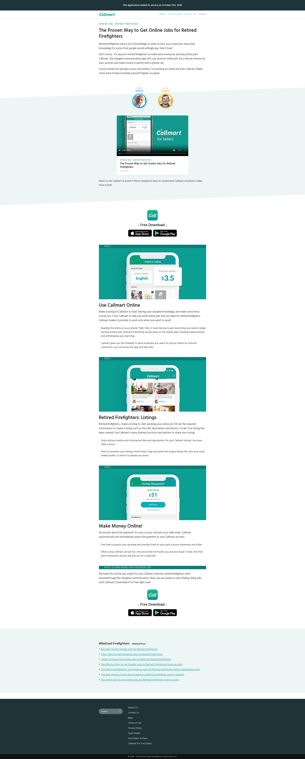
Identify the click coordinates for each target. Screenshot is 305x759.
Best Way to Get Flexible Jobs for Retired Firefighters (129, 649)
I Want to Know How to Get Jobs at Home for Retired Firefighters (136, 659)
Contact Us (133, 713)
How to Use (190, 14)
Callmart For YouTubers (140, 744)
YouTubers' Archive (137, 738)
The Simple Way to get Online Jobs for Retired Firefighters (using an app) (140, 680)
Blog (130, 718)
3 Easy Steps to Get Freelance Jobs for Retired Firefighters (132, 654)
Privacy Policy (135, 728)
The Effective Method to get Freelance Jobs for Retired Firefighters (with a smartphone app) (150, 669)
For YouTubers (175, 14)
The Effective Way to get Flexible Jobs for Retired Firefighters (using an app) (142, 664)
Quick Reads (134, 733)
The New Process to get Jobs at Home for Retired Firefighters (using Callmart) (142, 675)
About (162, 14)
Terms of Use (134, 723)
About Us (133, 708)
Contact (202, 14)
